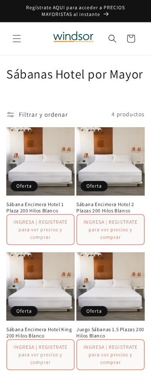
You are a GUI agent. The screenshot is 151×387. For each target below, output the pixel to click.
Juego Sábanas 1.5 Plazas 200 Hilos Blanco (110, 332)
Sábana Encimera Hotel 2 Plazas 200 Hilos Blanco (105, 207)
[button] (17, 38)
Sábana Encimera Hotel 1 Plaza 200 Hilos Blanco (35, 207)
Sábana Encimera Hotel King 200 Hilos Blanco (39, 332)
